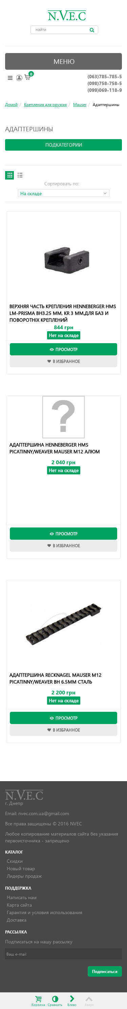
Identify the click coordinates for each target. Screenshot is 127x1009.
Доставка (16, 919)
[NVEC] (65, 15)
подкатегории (63, 144)
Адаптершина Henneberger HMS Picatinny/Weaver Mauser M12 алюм (54, 448)
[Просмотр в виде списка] (19, 175)
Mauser (79, 104)
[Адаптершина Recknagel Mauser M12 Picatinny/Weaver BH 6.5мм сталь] (63, 624)
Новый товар (21, 868)
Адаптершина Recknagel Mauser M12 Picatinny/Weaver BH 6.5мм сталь (55, 678)
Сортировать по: (61, 183)
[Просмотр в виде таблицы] (9, 175)
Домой (11, 104)
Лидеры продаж (24, 876)
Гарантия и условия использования (44, 912)
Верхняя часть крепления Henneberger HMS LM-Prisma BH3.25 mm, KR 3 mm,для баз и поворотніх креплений (62, 313)
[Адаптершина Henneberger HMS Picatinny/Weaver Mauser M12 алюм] (63, 417)
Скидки (15, 861)
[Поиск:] (92, 30)
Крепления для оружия (45, 104)
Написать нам (22, 897)
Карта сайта (19, 905)
